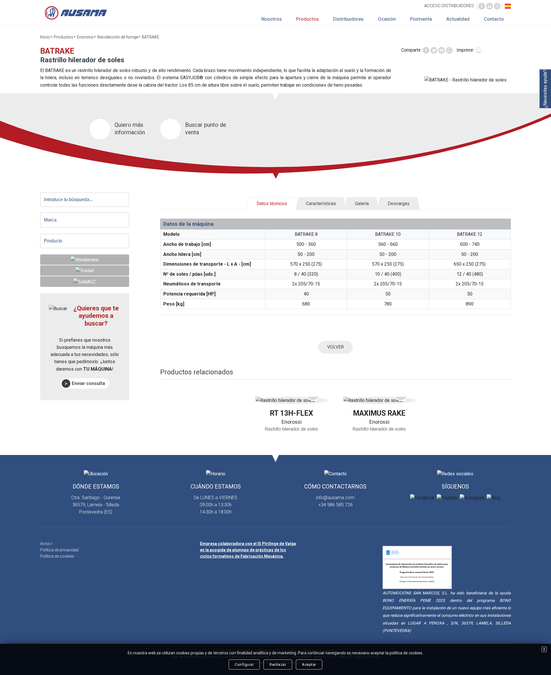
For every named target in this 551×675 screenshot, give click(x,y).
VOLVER (335, 347)
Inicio (45, 37)
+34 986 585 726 (335, 504)
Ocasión (387, 19)
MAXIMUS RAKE (379, 413)
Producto (53, 240)
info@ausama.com (335, 497)
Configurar (244, 664)
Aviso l (46, 543)
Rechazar (277, 664)
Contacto (494, 19)
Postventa (421, 19)
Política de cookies (57, 556)
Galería (362, 203)
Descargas (399, 203)
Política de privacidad (59, 550)
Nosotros (271, 19)
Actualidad (457, 19)
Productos (307, 19)
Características (321, 203)
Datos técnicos (272, 203)
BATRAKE (150, 37)
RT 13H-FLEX (291, 413)
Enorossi (85, 37)
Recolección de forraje (117, 37)
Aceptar (309, 664)
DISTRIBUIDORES (449, 5)
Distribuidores (348, 19)
